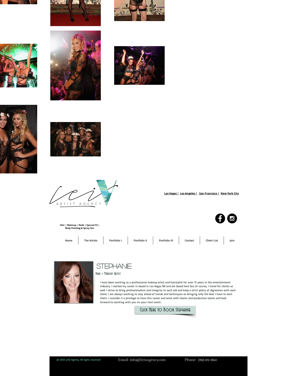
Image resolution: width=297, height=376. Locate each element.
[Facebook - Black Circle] (220, 218)
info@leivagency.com (147, 359)
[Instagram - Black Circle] (232, 218)
